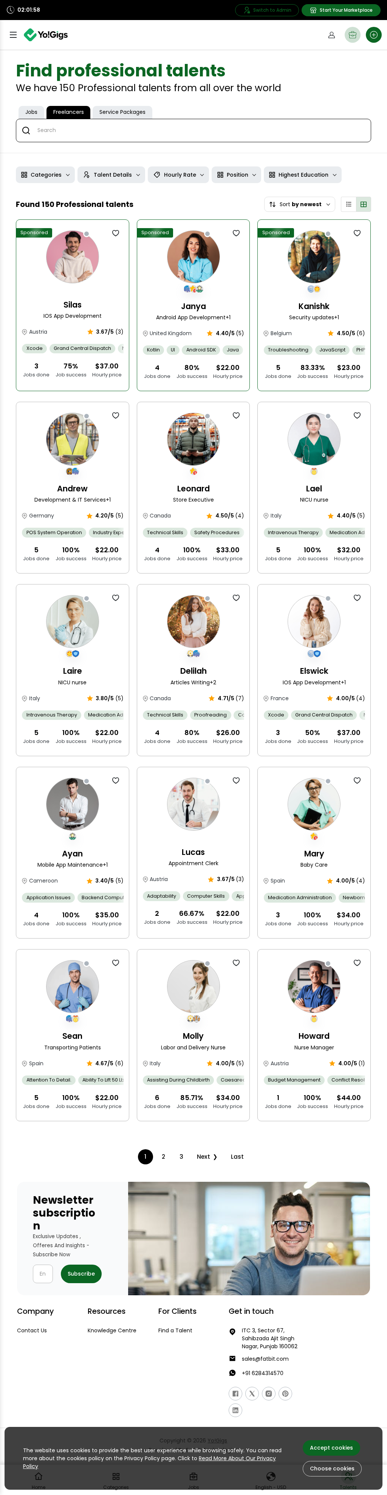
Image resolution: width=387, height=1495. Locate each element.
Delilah (193, 670)
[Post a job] (374, 35)
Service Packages (122, 112)
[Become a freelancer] (353, 35)
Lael (314, 488)
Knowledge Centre (112, 1330)
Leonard (193, 488)
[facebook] (235, 1393)
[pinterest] (285, 1393)
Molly (193, 1035)
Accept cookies (331, 1447)
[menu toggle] (13, 35)
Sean (72, 1035)
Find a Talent (175, 1330)
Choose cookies (332, 1468)
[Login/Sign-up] (331, 35)
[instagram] (269, 1393)
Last (237, 1157)
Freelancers (68, 112)
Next (203, 1157)
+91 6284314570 (262, 1373)
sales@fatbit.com (265, 1359)
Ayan (72, 853)
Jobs (31, 112)
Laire (72, 670)
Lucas (193, 852)
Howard (314, 1035)
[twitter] (252, 1393)
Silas (72, 304)
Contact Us (32, 1330)
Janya (193, 306)
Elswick (314, 670)
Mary (314, 853)
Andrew (72, 488)
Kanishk (314, 306)
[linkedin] (235, 1410)
